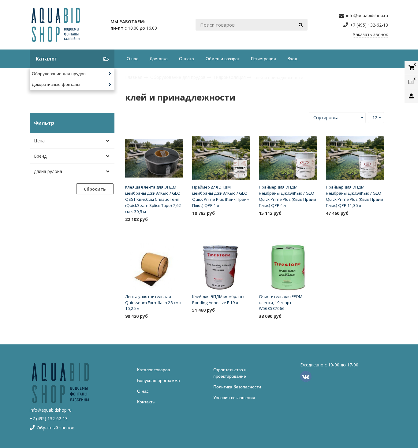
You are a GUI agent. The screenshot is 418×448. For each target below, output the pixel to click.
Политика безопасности (237, 386)
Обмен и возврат (223, 58)
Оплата (186, 58)
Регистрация (263, 58)
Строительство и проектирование (230, 373)
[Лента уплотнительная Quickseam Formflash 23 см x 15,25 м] (154, 267)
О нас (132, 58)
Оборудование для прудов (58, 73)
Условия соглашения (234, 397)
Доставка (159, 58)
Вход (292, 58)
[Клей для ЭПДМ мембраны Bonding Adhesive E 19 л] (221, 267)
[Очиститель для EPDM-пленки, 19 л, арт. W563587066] (288, 267)
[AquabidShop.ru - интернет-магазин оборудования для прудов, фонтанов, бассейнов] (56, 24)
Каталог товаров (153, 369)
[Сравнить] (176, 229)
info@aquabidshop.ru (51, 410)
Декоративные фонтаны (56, 84)
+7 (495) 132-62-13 (49, 418)
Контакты (146, 401)
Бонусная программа (158, 380)
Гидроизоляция (230, 77)
